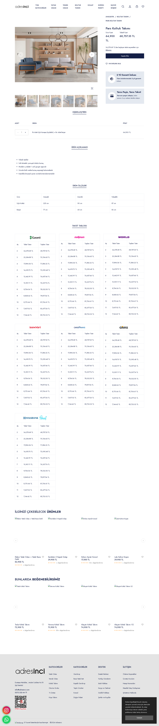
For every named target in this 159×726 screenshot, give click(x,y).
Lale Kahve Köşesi (121, 557)
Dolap (90, 5)
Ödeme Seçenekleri (129, 674)
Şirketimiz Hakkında (129, 693)
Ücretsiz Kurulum (128, 679)
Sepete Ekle (125, 56)
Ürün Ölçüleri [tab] (79, 185)
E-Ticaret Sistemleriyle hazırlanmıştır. (36, 722)
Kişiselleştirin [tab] (79, 112)
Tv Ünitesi (52, 693)
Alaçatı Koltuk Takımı (89, 624)
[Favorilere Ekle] (43, 557)
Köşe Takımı (53, 697)
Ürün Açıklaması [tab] (79, 147)
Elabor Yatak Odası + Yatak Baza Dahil (28, 558)
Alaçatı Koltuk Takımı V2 (124, 624)
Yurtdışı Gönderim (104, 679)
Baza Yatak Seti (79, 679)
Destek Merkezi (103, 674)
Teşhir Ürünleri (78, 688)
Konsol (76, 693)
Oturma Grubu (54, 688)
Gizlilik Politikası (103, 693)
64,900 (127, 132)
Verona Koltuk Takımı (56, 624)
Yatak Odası (53, 6)
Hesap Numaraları (129, 683)
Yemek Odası (65, 6)
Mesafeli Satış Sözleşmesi (131, 688)
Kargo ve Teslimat (104, 688)
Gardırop (77, 674)
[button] (91, 54)
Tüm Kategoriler (40, 6)
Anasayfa (110, 17)
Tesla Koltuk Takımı (22, 624)
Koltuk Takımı (78, 6)
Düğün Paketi (101, 6)
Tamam (139, 718)
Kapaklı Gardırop (79, 683)
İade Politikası (102, 683)
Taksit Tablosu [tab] (79, 225)
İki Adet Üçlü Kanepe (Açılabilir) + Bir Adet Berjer (49, 132)
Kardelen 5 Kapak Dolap (57, 557)
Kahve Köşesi (113, 6)
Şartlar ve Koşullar (104, 697)
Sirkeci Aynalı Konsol (89, 557)
